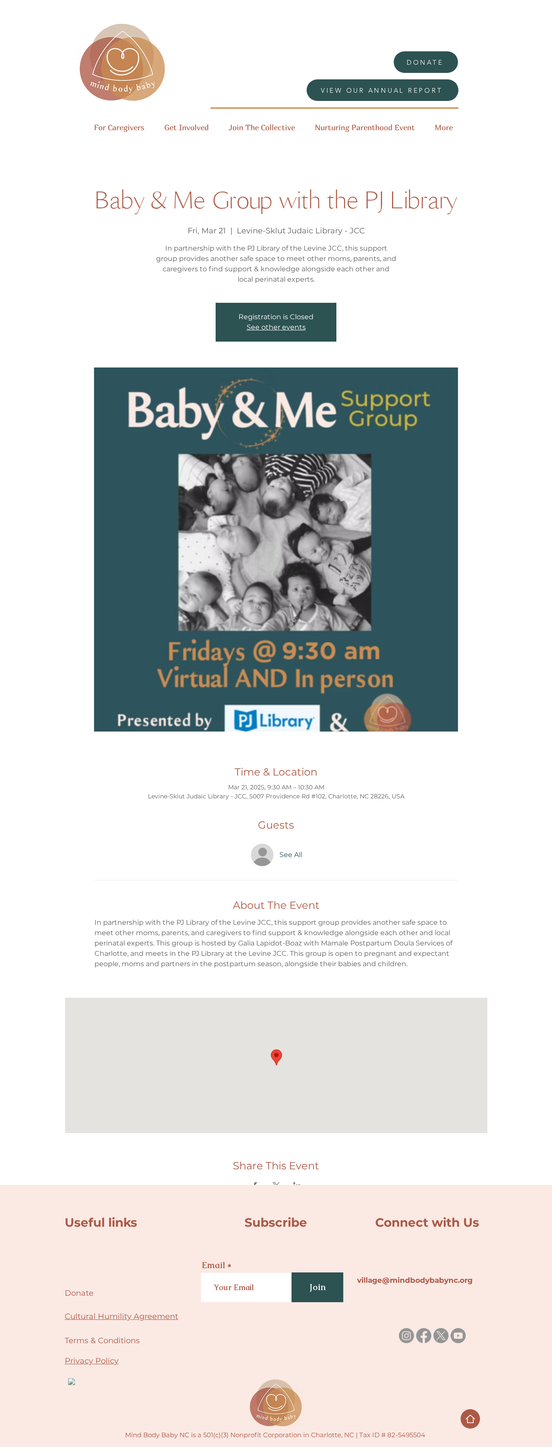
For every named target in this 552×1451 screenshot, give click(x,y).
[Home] (470, 1419)
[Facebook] (423, 1335)
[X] (440, 1335)
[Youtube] (458, 1335)
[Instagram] (406, 1335)
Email (213, 1265)
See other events (276, 327)
